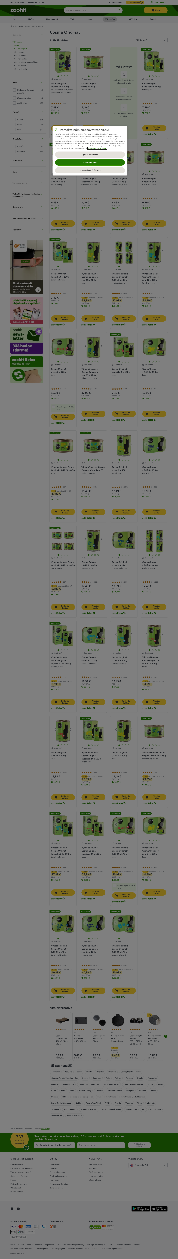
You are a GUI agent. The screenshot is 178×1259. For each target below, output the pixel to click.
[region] (90, 150)
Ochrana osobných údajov (97, 148)
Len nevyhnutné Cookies (89, 170)
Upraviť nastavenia (90, 154)
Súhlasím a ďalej (90, 162)
